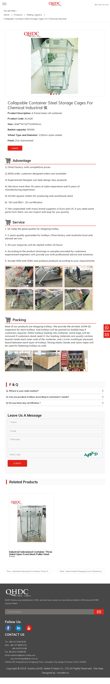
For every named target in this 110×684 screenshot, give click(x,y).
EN (96, 5)
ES (107, 5)
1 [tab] (51, 94)
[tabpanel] (55, 63)
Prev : (29, 571)
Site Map (98, 668)
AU (103, 5)
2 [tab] (53, 94)
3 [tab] (56, 94)
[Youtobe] (29, 630)
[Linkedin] (18, 630)
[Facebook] (8, 630)
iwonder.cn (63, 672)
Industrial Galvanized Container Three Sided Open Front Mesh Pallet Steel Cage (30, 554)
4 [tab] (59, 94)
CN (99, 5)
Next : (82, 571)
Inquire (15, 148)
